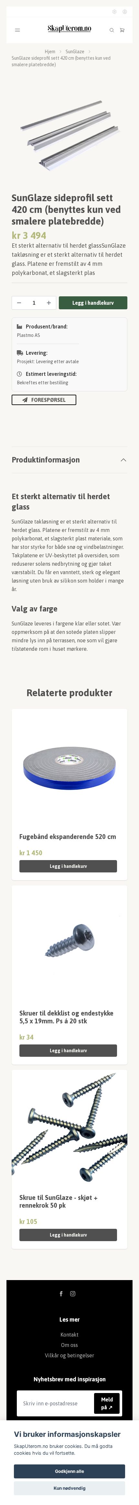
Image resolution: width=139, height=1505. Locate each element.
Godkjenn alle (69, 1471)
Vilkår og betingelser (69, 1355)
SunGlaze (75, 51)
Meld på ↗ (107, 1403)
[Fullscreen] (69, 137)
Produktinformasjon (46, 459)
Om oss (69, 1345)
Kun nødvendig (70, 1488)
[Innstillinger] (114, 11)
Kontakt (69, 1335)
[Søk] (112, 30)
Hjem (50, 51)
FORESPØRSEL (48, 400)
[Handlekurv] (122, 30)
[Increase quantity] (49, 302)
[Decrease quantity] (19, 302)
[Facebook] (61, 1293)
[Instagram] (72, 1293)
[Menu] (17, 30)
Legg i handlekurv (68, 866)
